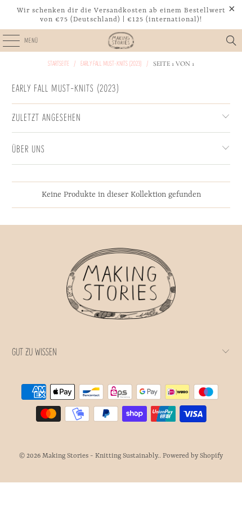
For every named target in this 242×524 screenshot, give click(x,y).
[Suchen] (231, 40)
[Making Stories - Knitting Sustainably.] (121, 40)
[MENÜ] (5, 40)
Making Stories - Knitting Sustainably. (100, 456)
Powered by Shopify (193, 456)
